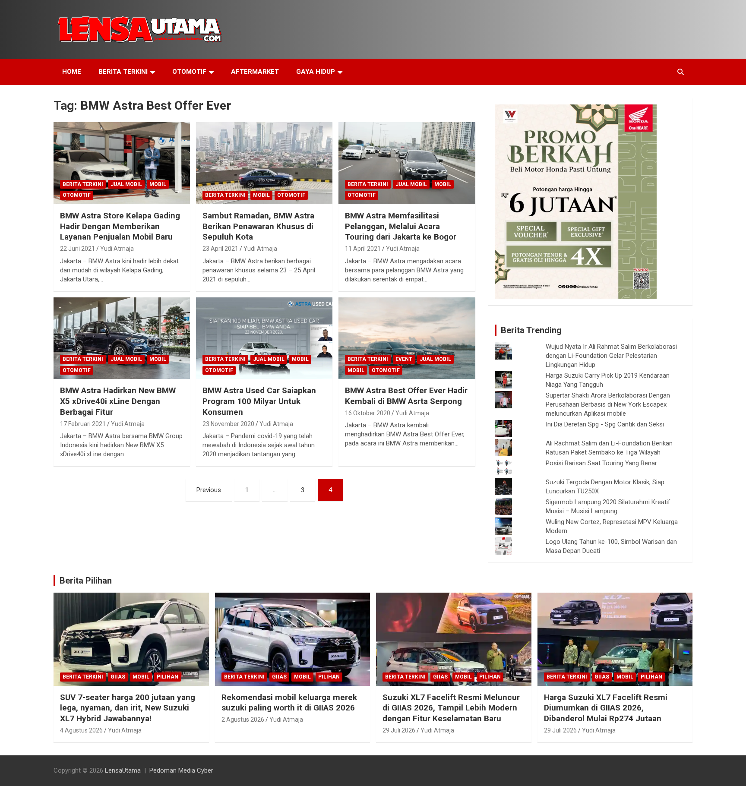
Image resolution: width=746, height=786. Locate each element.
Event (403, 359)
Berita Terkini (123, 72)
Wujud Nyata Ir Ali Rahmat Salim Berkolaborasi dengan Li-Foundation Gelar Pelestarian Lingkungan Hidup (611, 356)
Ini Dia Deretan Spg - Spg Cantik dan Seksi (605, 424)
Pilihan (167, 677)
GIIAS (118, 677)
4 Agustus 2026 (81, 730)
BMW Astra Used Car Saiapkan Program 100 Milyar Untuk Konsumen (259, 401)
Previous (208, 490)
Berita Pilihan (86, 580)
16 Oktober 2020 (367, 413)
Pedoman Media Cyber (181, 770)
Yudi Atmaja (117, 248)
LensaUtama (123, 770)
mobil (157, 184)
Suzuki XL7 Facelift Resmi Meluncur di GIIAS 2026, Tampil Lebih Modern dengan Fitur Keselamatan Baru (451, 707)
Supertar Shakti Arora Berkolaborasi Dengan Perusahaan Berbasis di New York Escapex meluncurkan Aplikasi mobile (608, 404)
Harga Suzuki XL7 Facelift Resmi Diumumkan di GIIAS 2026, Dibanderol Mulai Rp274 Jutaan (605, 707)
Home (71, 72)
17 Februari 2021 (83, 423)
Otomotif (189, 72)
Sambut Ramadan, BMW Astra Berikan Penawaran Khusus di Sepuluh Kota (258, 226)
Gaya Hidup (315, 72)
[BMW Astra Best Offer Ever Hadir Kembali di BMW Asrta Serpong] (406, 338)
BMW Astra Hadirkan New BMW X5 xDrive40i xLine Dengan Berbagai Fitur (118, 401)
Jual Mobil (126, 184)
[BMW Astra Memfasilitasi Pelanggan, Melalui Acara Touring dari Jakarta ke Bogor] (406, 163)
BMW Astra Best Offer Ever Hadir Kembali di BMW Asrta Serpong (406, 395)
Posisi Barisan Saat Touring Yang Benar (601, 463)
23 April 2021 (220, 248)
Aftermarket (255, 72)
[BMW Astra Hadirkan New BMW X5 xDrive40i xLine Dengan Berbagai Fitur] (121, 338)
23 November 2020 (228, 423)
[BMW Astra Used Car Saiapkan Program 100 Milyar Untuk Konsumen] (264, 338)
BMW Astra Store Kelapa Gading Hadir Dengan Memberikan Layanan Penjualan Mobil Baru (120, 226)
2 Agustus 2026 (242, 719)
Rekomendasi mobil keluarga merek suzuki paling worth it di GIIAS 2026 (289, 702)
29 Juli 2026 (398, 730)
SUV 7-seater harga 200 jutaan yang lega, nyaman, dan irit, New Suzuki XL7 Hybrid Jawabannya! (127, 707)
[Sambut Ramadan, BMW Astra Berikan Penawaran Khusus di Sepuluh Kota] (264, 163)
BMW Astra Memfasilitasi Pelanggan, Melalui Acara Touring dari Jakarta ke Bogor (400, 226)
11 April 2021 (363, 248)
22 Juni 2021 (77, 248)
